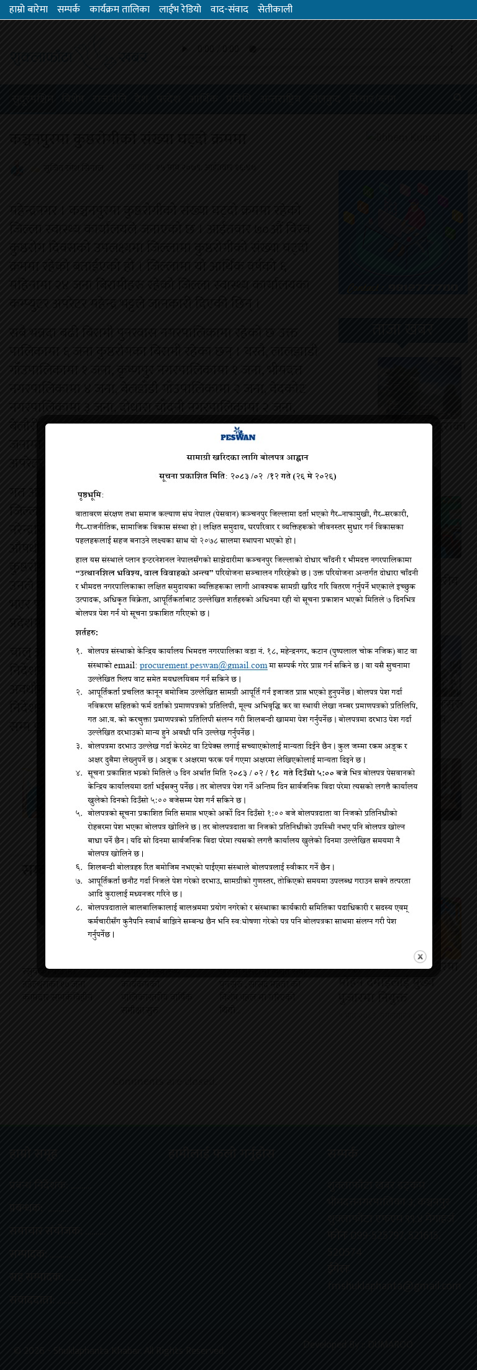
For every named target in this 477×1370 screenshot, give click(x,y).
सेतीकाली (275, 9)
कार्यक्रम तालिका (119, 9)
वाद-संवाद (229, 9)
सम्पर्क (68, 9)
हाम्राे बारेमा (28, 9)
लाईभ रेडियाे (180, 9)
